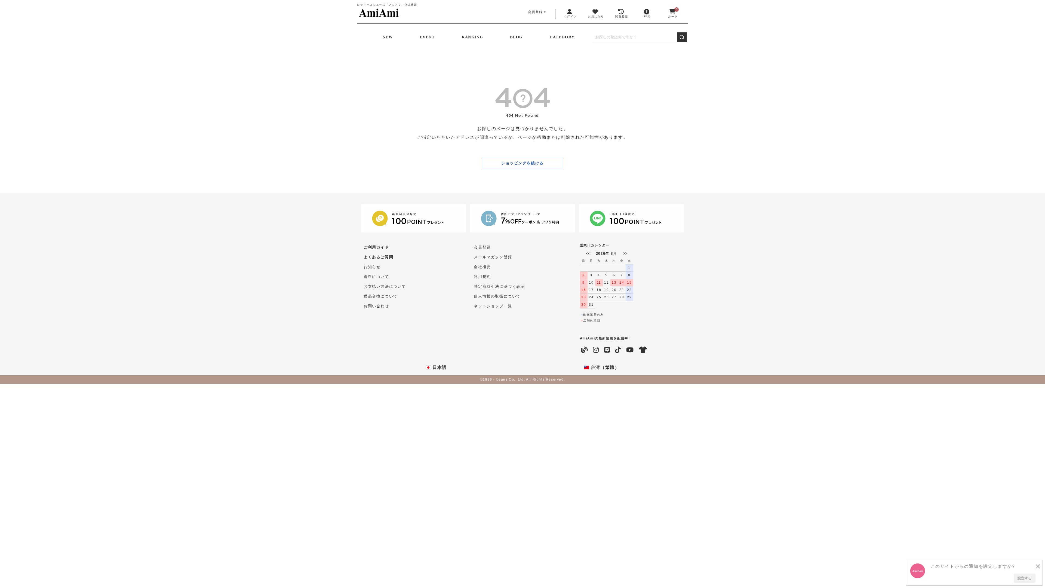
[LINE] (607, 350)
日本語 (439, 367)
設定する (1025, 578)
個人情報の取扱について (497, 296)
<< (588, 253)
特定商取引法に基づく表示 (499, 286)
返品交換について (381, 296)
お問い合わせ (376, 306)
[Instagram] (596, 350)
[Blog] (584, 350)
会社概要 (482, 267)
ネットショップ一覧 (493, 306)
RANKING (472, 37)
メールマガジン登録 (493, 257)
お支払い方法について (385, 286)
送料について (376, 276)
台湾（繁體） (604, 367)
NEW (388, 37)
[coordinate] (643, 350)
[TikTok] (618, 350)
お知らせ (372, 267)
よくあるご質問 (378, 257)
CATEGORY (562, 37)
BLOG (516, 37)
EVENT (427, 37)
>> (625, 253)
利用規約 (482, 276)
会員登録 (535, 12)
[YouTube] (630, 350)
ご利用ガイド (376, 247)
